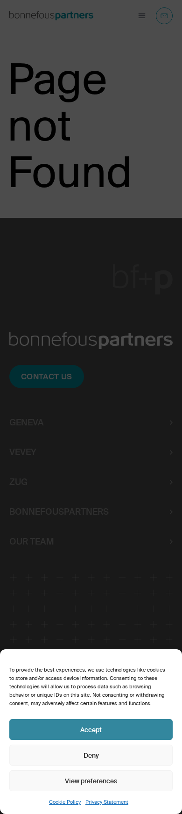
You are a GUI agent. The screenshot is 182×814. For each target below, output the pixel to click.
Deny (91, 755)
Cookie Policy (65, 802)
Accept (91, 730)
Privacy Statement (106, 802)
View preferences (91, 781)
